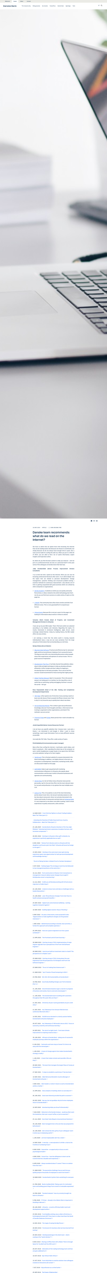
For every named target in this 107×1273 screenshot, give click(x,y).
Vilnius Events (38, 612)
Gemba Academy (39, 591)
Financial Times (39, 717)
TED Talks (37, 696)
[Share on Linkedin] (91, 521)
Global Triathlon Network (41, 678)
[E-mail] (94, 521)
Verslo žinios (38, 781)
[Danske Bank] (10, 6)
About (21, 1)
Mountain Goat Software (41, 650)
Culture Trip (37, 793)
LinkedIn (36, 602)
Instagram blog (69, 799)
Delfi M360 (37, 769)
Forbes (48, 717)
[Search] (101, 6)
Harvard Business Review (41, 705)
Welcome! (7, 1)
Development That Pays (41, 664)
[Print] (96, 521)
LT (98, 5)
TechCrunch (37, 757)
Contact (29, 1)
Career (15, 1)
